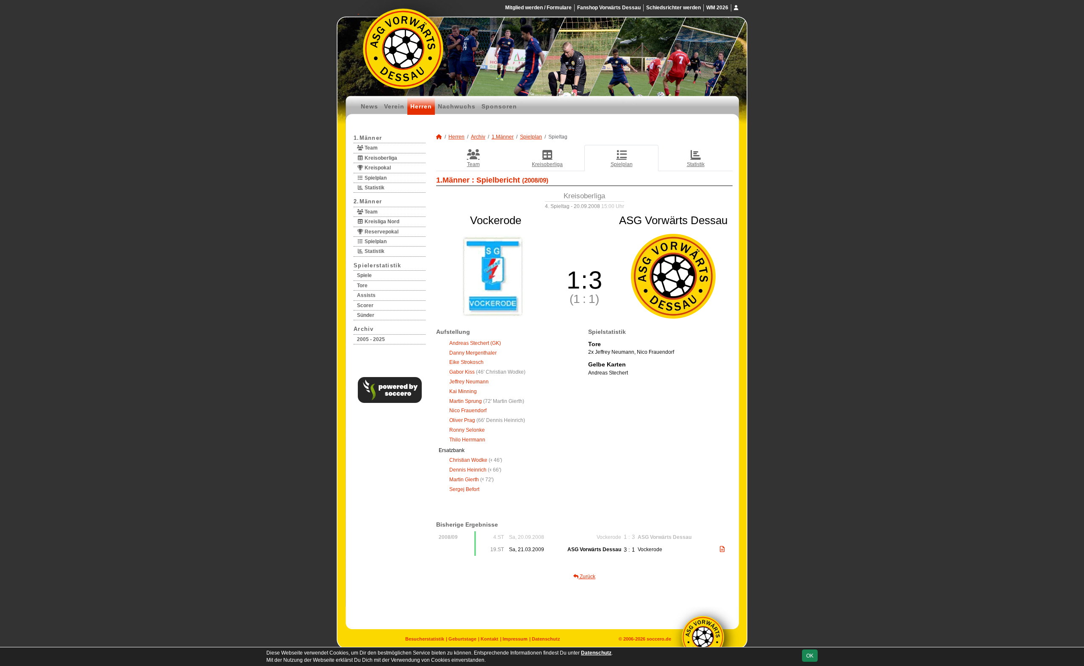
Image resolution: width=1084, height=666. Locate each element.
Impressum (515, 638)
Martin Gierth (464, 480)
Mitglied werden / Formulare (538, 8)
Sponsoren (499, 106)
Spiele (364, 275)
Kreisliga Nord (381, 222)
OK (809, 656)
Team (370, 148)
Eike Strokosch (466, 362)
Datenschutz (546, 638)
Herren (421, 106)
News (369, 106)
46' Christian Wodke (501, 372)
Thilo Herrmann (467, 440)
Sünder (365, 315)
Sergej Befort (464, 489)
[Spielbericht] (722, 549)
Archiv (364, 329)
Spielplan (375, 178)
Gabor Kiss (462, 372)
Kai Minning (463, 391)
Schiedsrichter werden (673, 8)
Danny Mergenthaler (473, 353)
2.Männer (368, 201)
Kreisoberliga (380, 158)
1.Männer (368, 138)
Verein (394, 106)
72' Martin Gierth (504, 401)
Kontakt (489, 638)
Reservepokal (380, 232)
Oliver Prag (462, 420)
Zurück (586, 577)
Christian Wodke (468, 460)
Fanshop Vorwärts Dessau (609, 8)
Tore (362, 286)
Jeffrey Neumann (469, 382)
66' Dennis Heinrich (500, 420)
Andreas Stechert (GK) (475, 343)
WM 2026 (717, 8)
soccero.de (659, 638)
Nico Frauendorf (468, 410)
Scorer (365, 305)
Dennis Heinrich (468, 470)
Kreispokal (377, 168)
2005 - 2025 (371, 339)
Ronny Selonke (467, 430)
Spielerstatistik (377, 265)
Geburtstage (462, 638)
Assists (366, 295)
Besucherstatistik (424, 638)
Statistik (373, 188)
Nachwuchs (457, 106)
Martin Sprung (465, 401)
